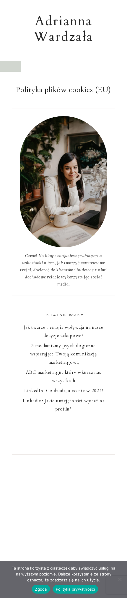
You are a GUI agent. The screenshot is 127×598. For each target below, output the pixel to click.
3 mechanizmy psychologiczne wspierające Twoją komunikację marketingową (63, 354)
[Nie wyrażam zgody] (120, 579)
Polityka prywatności (75, 589)
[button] (10, 66)
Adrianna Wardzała (63, 29)
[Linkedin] (61, 442)
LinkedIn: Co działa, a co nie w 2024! (63, 391)
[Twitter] (63, 442)
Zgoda (41, 589)
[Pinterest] (66, 442)
